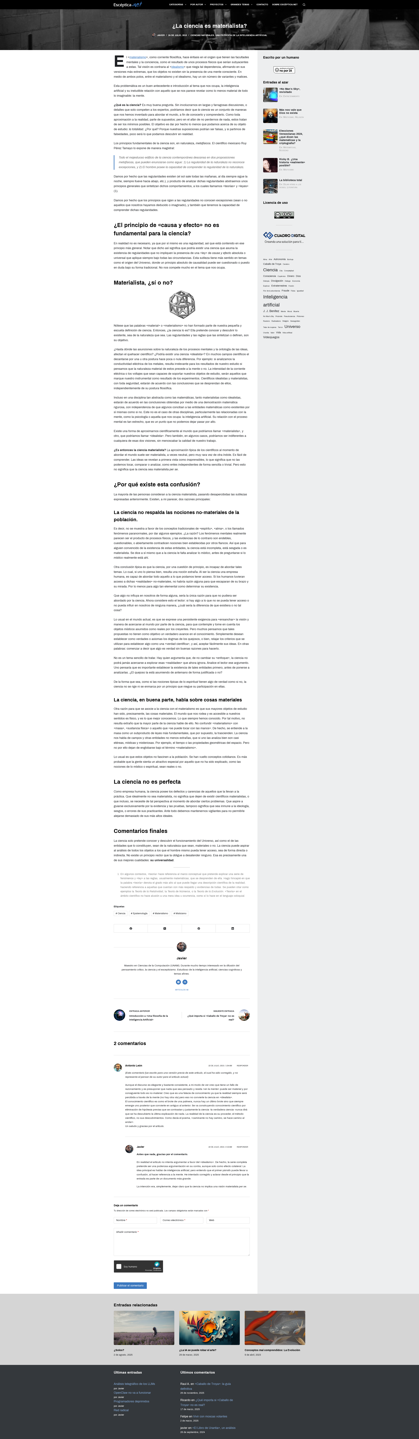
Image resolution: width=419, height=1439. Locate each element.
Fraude (285, 290)
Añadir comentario (127, 1232)
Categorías (176, 4)
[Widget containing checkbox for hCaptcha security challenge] (138, 1266)
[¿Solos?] (144, 1328)
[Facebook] (131, 928)
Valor (272, 333)
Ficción (291, 286)
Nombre (121, 1220)
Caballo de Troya (272, 264)
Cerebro (286, 264)
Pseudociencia (289, 316)
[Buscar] (304, 4)
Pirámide (278, 316)
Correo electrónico (174, 1220)
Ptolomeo (300, 316)
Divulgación (277, 280)
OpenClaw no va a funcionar (132, 1392)
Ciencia (120, 913)
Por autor (196, 4)
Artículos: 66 (181, 990)
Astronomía (280, 259)
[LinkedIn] (233, 928)
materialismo (137, 57)
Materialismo (160, 913)
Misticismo (180, 913)
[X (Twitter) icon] (178, 982)
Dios (298, 276)
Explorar (266, 286)
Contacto (262, 4)
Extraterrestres (279, 285)
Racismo (266, 321)
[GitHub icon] (184, 982)
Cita (280, 271)
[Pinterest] (199, 928)
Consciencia (269, 276)
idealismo (177, 67)
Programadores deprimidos (131, 1401)
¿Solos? (119, 1350)
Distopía (266, 281)
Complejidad (289, 271)
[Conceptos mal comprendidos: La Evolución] (275, 1328)
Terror (280, 327)
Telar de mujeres (269, 327)
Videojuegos (271, 337)
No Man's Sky (268, 316)
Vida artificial (287, 333)
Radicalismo (276, 321)
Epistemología (139, 913)
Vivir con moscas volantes (210, 1416)
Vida (278, 332)
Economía (296, 281)
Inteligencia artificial (275, 300)
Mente (283, 311)
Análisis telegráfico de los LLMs (134, 1384)
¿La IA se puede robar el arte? (197, 1350)
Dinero (290, 276)
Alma (265, 259)
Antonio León (133, 1065)
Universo (292, 326)
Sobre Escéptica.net (285, 4)
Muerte (296, 311)
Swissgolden (295, 321)
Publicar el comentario (130, 1285)
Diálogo (288, 281)
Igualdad (300, 291)
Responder (242, 1066)
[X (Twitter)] (165, 928)
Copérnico (282, 276)
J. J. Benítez (271, 311)
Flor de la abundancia (271, 291)
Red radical (121, 1410)
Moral (289, 311)
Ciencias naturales (202, 35)
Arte (270, 259)
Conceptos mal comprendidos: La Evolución (272, 1350)
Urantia (266, 333)
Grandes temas (240, 4)
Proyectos (216, 4)
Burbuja (290, 259)
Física (293, 291)
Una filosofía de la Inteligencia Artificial (241, 35)
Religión (285, 321)
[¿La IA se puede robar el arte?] (209, 1328)
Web (211, 1220)
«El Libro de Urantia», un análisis (214, 1428)
